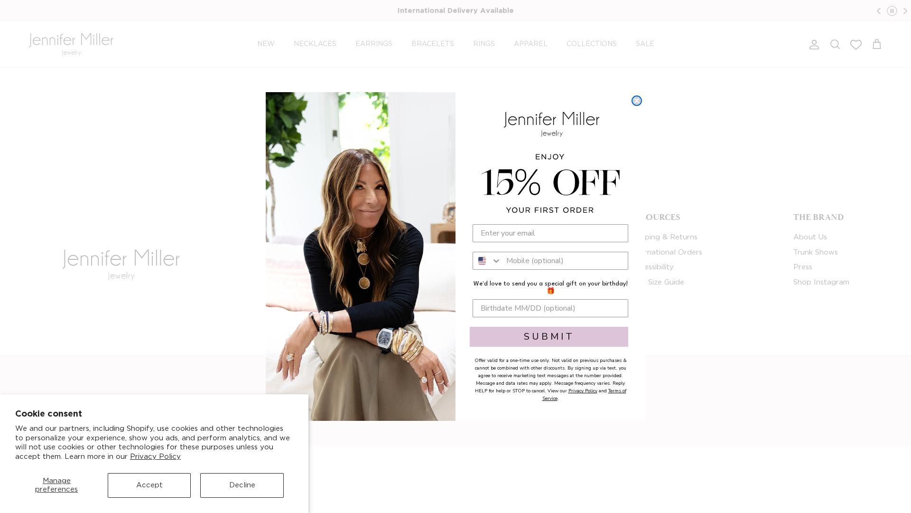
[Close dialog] (636, 100)
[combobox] (487, 260)
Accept (149, 485)
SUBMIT (549, 336)
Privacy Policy (155, 457)
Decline (242, 485)
